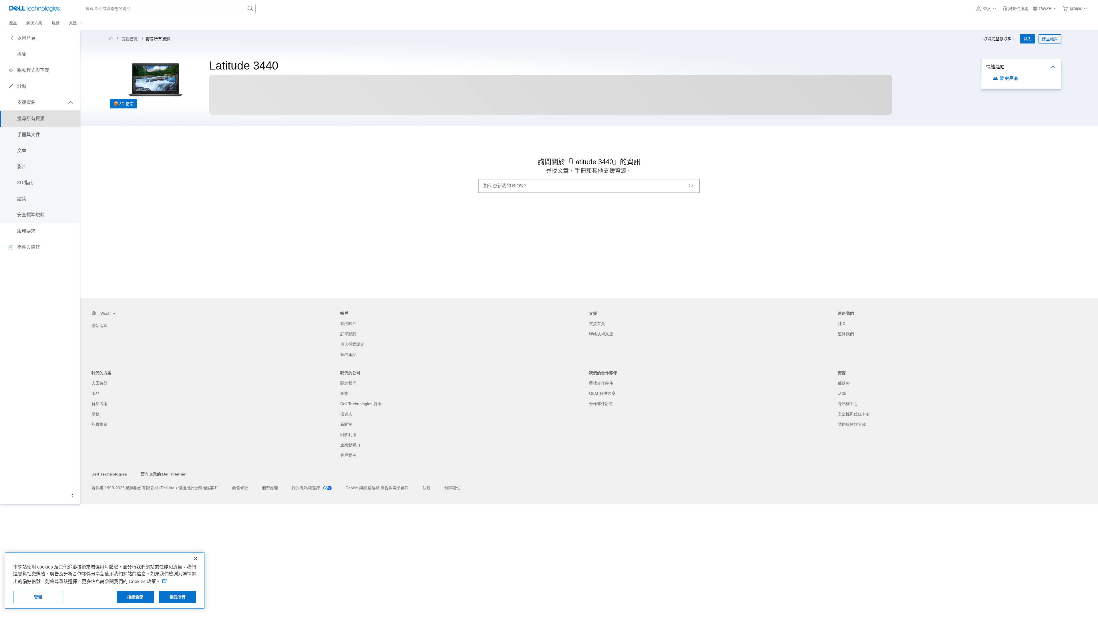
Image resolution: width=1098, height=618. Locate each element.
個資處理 (270, 488)
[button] (987, 9)
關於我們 (348, 383)
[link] (1015, 9)
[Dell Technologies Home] (34, 9)
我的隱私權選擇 (306, 488)
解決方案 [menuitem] (34, 23)
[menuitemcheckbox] (40, 102)
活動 (842, 393)
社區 (842, 323)
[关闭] (195, 558)
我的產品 (348, 354)
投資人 (346, 414)
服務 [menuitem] (56, 23)
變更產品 (1009, 78)
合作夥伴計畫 (601, 403)
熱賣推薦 (100, 424)
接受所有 (178, 597)
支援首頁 (130, 39)
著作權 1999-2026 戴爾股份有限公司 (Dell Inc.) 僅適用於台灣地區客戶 (155, 488)
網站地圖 (100, 325)
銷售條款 (240, 488)
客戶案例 (348, 455)
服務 (96, 414)
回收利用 (348, 434)
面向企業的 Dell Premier (163, 474)
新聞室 (346, 424)
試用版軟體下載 (852, 424)
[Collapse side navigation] (71, 496)
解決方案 (100, 403)
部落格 (844, 383)
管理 (38, 597)
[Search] (691, 186)
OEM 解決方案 (602, 393)
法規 (427, 488)
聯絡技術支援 (601, 334)
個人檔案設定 (352, 344)
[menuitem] (75, 23)
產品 (96, 393)
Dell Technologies (109, 474)
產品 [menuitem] (13, 23)
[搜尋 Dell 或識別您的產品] (250, 8)
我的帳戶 (348, 323)
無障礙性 (452, 488)
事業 (344, 393)
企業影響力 (350, 445)
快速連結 (995, 66)
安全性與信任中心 (854, 414)
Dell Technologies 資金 (361, 403)
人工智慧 (100, 383)
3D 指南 (126, 104)
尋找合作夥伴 (601, 383)
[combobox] (168, 8)
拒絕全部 (135, 597)
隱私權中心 (848, 403)
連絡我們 (846, 334)
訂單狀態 (348, 334)
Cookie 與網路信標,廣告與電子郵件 (377, 488)
